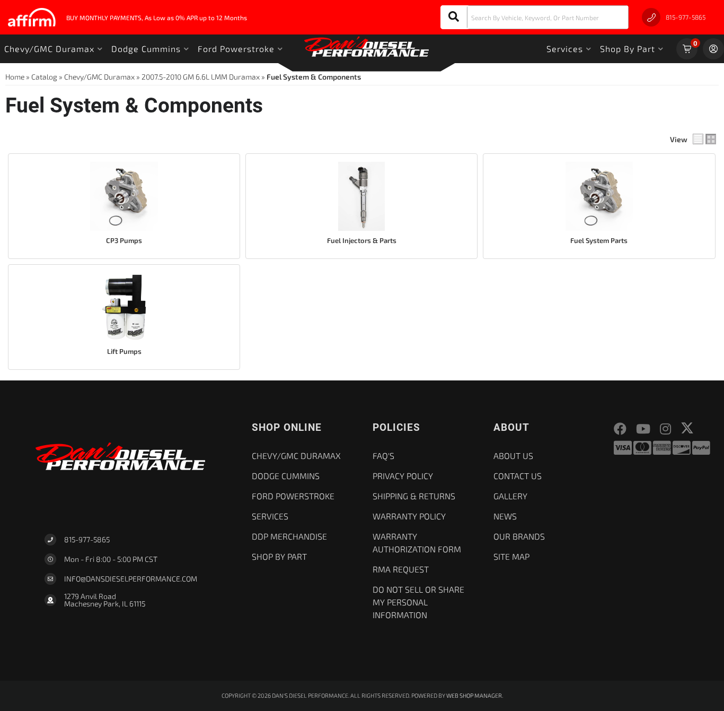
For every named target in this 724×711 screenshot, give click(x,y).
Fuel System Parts (599, 240)
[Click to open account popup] (713, 48)
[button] (534, 17)
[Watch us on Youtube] (643, 429)
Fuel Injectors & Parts (361, 240)
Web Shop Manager (474, 695)
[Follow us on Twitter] (687, 428)
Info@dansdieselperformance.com (130, 579)
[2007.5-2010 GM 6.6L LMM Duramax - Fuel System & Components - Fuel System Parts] (599, 196)
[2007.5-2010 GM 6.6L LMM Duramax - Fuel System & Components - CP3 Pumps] (124, 196)
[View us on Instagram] (665, 429)
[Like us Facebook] (620, 429)
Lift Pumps (124, 351)
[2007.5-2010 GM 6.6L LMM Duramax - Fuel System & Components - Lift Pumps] (124, 307)
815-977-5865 (87, 539)
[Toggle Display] (704, 139)
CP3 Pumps (124, 240)
